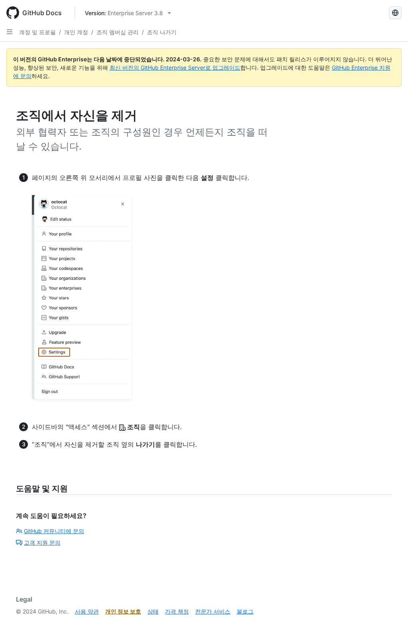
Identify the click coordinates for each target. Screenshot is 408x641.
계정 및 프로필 (37, 32)
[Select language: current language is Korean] (395, 12)
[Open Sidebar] (9, 31)
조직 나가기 (162, 32)
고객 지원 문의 (42, 542)
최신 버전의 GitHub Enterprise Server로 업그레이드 (175, 67)
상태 (153, 611)
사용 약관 (87, 611)
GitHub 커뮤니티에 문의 (54, 531)
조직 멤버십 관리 (117, 32)
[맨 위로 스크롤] (390, 623)
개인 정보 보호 (123, 611)
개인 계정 (76, 32)
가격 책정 (177, 611)
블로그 (245, 611)
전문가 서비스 (212, 611)
